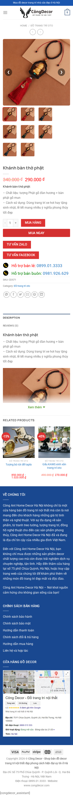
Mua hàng (33, 222)
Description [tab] (11, 317)
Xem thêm (35, 407)
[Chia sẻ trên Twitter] (20, 294)
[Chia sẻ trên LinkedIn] (41, 294)
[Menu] (5, 12)
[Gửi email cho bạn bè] (27, 294)
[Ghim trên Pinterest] (34, 294)
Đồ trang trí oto (42, 25)
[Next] (70, 456)
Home (23, 25)
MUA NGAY (36, 233)
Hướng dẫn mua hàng (18, 644)
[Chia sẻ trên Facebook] (13, 294)
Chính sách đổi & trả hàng (21, 637)
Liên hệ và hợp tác (15, 650)
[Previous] (3, 456)
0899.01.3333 (49, 265)
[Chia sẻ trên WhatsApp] (6, 294)
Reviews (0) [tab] (10, 325)
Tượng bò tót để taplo (19, 464)
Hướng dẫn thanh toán (18, 630)
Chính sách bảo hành (17, 616)
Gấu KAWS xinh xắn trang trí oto (54, 466)
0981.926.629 (56, 273)
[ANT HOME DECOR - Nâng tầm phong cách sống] (36, 12)
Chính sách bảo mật (17, 623)
